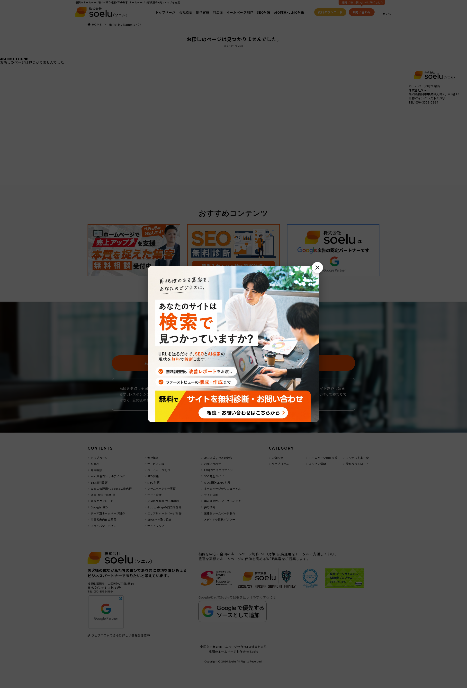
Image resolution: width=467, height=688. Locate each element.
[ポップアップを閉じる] (317, 267)
